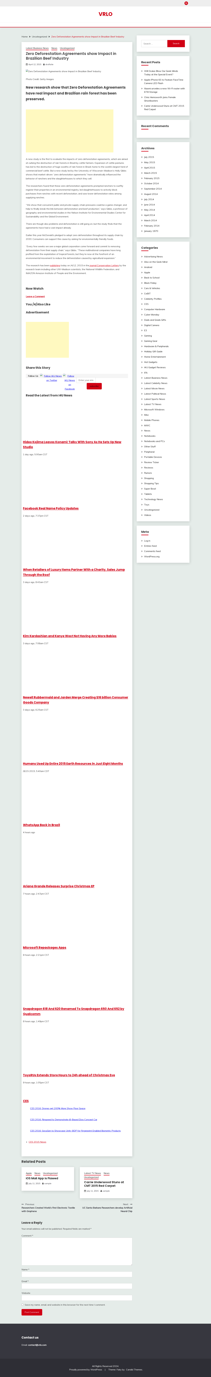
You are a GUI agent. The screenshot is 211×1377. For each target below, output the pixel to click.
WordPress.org (151, 556)
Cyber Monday (151, 314)
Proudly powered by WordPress (86, 1369)
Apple (29, 1173)
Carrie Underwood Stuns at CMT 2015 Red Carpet (104, 1184)
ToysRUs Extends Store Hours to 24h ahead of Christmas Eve (69, 1075)
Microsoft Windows (154, 409)
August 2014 (151, 194)
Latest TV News (92, 1173)
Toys (146, 504)
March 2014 (150, 220)
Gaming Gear (150, 341)
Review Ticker (151, 462)
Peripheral (149, 451)
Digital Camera (151, 325)
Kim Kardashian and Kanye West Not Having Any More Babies (70, 636)
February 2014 (151, 225)
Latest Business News (37, 48)
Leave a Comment (35, 296)
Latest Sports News (154, 399)
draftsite (49, 64)
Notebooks (149, 435)
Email (25, 1281)
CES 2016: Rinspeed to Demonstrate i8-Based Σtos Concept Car (63, 1119)
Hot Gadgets (150, 362)
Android (148, 267)
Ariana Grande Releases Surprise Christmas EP (58, 886)
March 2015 (150, 172)
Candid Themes (134, 1369)
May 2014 (149, 209)
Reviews (148, 467)
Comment (27, 1235)
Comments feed (152, 551)
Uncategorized (67, 48)
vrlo (106, 14)
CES (26, 1101)
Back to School (151, 277)
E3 (145, 330)
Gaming (148, 335)
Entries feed (150, 545)
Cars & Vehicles (152, 288)
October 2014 (151, 183)
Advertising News (153, 256)
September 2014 (153, 188)
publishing (55, 265)
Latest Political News (155, 393)
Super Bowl (150, 488)
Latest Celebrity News (155, 383)
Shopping (149, 478)
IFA (146, 372)
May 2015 (149, 162)
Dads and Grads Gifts (155, 319)
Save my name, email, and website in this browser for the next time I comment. (65, 1304)
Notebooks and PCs (154, 441)
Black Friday (150, 282)
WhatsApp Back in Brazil (41, 825)
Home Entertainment (155, 356)
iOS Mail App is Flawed (42, 1178)
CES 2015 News (37, 1141)
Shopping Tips (151, 483)
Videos (147, 515)
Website (26, 1293)
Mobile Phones (151, 420)
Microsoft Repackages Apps (44, 947)
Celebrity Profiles (153, 298)
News (54, 48)
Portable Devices (153, 457)
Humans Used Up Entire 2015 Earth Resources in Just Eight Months (73, 763)
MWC (147, 425)
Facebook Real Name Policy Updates (51, 508)
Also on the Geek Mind (155, 261)
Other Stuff (150, 446)
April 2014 (149, 215)
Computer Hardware (154, 309)
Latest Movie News (154, 388)
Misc (146, 414)
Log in (147, 540)
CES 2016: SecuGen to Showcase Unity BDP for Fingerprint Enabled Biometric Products (75, 1130)
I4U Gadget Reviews (155, 367)
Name (25, 1269)
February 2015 (151, 178)
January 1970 (151, 231)
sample (47, 1183)
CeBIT (147, 293)
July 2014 (149, 199)
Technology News (153, 499)
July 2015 (149, 157)
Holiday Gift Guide (153, 351)
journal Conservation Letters (104, 265)
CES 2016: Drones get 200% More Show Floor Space (57, 1108)
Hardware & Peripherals (156, 346)
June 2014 (149, 204)
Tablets (148, 494)
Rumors (148, 472)
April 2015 (149, 167)
